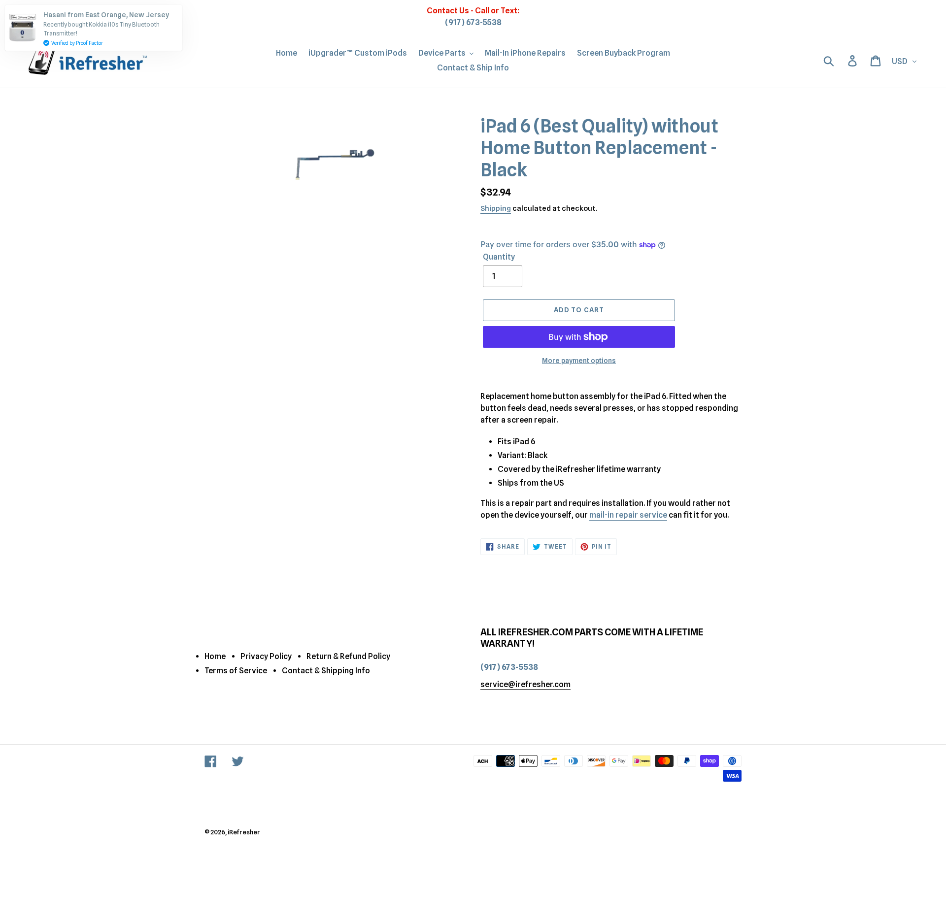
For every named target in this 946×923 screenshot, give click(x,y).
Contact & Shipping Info (326, 670)
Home (215, 656)
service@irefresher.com (525, 684)
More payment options (579, 360)
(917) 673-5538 (473, 22)
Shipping (495, 208)
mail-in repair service (628, 515)
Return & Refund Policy (348, 656)
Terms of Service (235, 670)
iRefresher (244, 832)
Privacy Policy (266, 656)
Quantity (499, 257)
